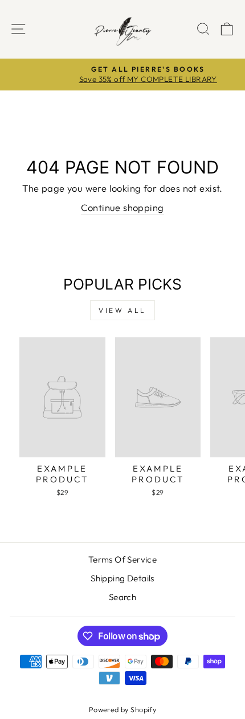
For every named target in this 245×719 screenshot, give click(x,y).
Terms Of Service (122, 559)
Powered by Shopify (122, 709)
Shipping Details (122, 578)
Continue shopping (122, 207)
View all (122, 310)
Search (122, 597)
